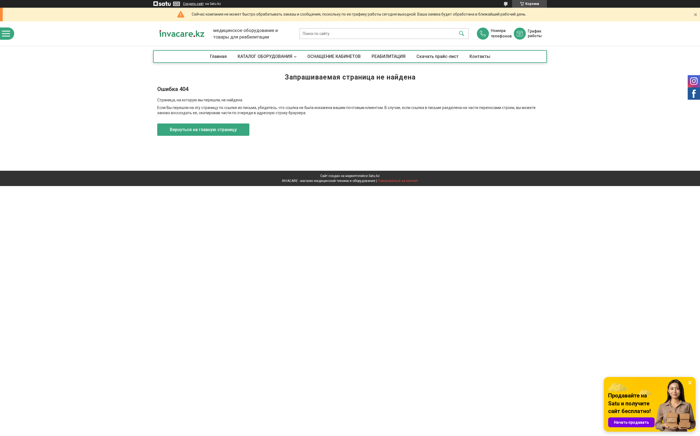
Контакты (479, 56)
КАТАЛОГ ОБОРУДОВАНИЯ (265, 56)
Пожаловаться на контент (398, 181)
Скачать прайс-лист (437, 56)
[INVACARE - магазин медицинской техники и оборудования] (181, 33)
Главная (218, 56)
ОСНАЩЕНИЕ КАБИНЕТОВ (334, 56)
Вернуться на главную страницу (203, 129)
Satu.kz (374, 176)
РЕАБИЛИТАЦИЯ (389, 56)
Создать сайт (193, 4)
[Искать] (461, 34)
